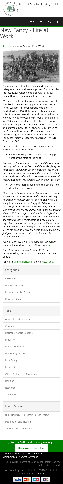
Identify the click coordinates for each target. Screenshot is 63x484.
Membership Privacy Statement (20, 456)
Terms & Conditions (14, 453)
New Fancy (48, 261)
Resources (8, 46)
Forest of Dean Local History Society (39, 4)
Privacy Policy (34, 453)
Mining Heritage (23, 261)
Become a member (31, 448)
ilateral (42, 473)
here (50, 245)
